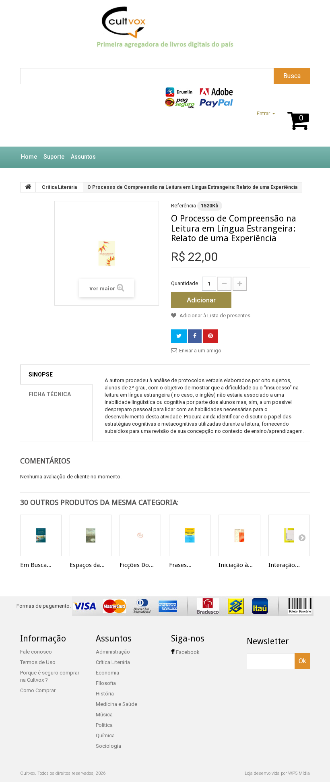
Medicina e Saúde (116, 704)
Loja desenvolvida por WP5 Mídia (277, 773)
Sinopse (41, 374)
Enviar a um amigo (200, 351)
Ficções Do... (137, 565)
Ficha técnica (50, 394)
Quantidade (184, 283)
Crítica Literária (113, 662)
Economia (107, 673)
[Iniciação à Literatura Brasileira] (239, 535)
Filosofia (106, 683)
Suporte (53, 156)
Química (105, 735)
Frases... (180, 565)
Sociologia (108, 746)
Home (29, 156)
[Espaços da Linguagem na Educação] (90, 535)
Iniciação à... (236, 565)
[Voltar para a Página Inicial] (28, 187)
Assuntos (83, 156)
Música (104, 715)
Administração (113, 652)
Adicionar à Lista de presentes (214, 315)
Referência (183, 206)
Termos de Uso (38, 662)
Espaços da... (87, 565)
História (105, 694)
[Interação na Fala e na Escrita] (289, 535)
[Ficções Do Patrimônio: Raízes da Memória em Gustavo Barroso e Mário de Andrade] (140, 535)
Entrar (263, 113)
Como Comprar (38, 690)
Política (104, 725)
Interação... (284, 565)
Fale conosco (36, 652)
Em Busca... (36, 565)
